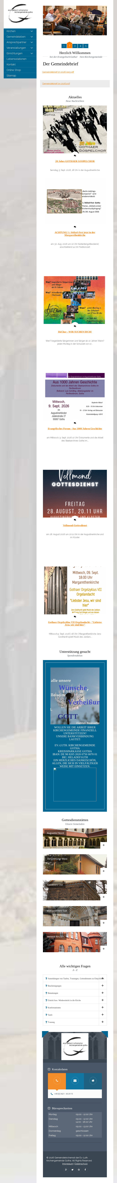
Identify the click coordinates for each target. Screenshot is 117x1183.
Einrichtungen (14, 53)
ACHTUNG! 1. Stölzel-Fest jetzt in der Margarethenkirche (75, 233)
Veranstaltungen (16, 47)
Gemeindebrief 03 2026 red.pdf (58, 72)
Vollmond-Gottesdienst (75, 525)
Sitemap (11, 75)
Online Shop (14, 69)
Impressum (67, 1163)
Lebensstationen (16, 58)
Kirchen (11, 31)
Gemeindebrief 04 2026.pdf (56, 83)
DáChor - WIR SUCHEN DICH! (75, 331)
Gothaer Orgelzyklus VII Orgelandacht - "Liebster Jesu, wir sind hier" (75, 623)
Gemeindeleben (16, 36)
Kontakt (11, 64)
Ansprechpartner (16, 42)
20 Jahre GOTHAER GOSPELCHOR (75, 161)
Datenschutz (81, 1163)
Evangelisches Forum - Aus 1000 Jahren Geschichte (75, 428)
